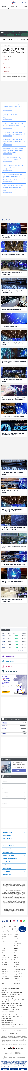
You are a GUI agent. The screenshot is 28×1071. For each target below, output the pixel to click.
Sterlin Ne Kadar (7, 868)
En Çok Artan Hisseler (7, 1022)
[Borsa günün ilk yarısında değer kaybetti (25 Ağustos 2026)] (14, 283)
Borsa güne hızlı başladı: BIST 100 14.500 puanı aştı (13, 255)
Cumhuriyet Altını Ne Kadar (10, 858)
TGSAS (3, 641)
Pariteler (12, 1026)
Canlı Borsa (4, 39)
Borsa (12, 6)
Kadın (3, 943)
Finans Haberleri (6, 1003)
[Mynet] (5, 1057)
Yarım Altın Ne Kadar (8, 855)
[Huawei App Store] (15, 929)
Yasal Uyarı (12, 1033)
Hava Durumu (5, 981)
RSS (17, 1033)
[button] (4, 2)
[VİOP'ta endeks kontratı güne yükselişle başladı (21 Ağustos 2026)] (14, 425)
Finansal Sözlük (5, 964)
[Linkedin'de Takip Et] (17, 921)
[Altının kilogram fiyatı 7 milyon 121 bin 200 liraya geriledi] (14, 228)
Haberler (4, 936)
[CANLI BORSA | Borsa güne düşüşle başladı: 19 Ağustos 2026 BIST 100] (14, 520)
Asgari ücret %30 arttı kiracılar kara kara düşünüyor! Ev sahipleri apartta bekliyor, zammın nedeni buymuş (12, 994)
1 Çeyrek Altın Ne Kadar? (8, 1011)
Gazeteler (16, 948)
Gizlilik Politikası (20, 1031)
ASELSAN (4, 733)
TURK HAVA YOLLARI (6, 731)
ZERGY (3, 635)
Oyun (15, 960)
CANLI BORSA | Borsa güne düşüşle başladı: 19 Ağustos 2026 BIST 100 (13, 528)
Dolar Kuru (4, 974)
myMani (16, 957)
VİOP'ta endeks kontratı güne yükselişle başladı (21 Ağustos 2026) (13, 433)
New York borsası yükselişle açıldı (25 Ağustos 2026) (12, 273)
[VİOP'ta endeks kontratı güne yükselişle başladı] (14, 335)
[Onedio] (12, 1057)
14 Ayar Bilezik (13, 1007)
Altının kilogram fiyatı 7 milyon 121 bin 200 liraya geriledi (14, 236)
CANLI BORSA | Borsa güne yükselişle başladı (12, 491)
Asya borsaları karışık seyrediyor (11, 326)
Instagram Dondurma (19, 974)
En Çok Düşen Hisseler (7, 1020)
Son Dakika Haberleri (7, 934)
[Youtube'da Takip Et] (21, 921)
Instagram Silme (18, 976)
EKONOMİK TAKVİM (11, 671)
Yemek (3, 941)
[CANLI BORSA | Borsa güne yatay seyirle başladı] (14, 465)
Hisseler (4, 967)
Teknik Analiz (12, 39)
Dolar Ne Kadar (7, 861)
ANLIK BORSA (10, 656)
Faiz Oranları (19, 1026)
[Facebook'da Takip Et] (7, 921)
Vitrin (15, 941)
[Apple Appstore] (9, 929)
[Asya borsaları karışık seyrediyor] (14, 318)
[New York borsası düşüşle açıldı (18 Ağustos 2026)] (14, 538)
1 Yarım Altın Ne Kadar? (8, 1013)
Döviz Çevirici (7, 776)
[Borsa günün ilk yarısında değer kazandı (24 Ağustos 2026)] (14, 353)
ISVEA (3, 647)
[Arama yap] (20, 2)
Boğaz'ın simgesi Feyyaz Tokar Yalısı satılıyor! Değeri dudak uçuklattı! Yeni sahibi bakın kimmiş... (13, 999)
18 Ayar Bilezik (5, 1009)
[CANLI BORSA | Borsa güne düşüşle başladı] (14, 556)
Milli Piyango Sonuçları (19, 969)
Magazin (4, 946)
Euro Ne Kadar (6, 865)
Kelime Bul (16, 962)
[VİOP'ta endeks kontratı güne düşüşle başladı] (14, 573)
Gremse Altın (19, 1005)
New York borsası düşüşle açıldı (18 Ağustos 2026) (14, 546)
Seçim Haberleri (17, 943)
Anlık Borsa (19, 6)
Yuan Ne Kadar (6, 871)
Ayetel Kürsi (17, 981)
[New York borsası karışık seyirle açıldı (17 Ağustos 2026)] (14, 592)
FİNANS (4, 6)
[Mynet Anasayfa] (14, 2)
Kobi (15, 955)
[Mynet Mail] (25, 2)
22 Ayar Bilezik (15, 1009)
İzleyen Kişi (21, 722)
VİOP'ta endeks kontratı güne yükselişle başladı (13, 343)
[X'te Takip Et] (11, 921)
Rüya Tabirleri (5, 978)
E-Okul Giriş (17, 971)
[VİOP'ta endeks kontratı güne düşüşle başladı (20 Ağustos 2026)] (14, 501)
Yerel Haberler (5, 957)
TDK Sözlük (16, 978)
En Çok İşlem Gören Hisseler (9, 1024)
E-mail (15, 950)
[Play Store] (4, 929)
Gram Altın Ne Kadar (8, 849)
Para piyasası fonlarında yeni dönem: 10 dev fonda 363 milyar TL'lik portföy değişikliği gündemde (14, 398)
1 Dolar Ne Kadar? (6, 1016)
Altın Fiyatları (5, 971)
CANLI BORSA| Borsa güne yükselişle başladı (12, 380)
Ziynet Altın (5, 1007)
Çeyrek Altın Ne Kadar (8, 846)
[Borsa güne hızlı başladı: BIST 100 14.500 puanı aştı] (14, 246)
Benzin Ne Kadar (7, 835)
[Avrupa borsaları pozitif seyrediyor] (14, 301)
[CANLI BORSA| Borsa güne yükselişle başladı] (14, 372)
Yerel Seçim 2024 (17, 1003)
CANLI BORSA (10, 661)
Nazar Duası (17, 983)
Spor (3, 953)
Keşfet (3, 983)
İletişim (5, 1031)
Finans (3, 938)
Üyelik (14, 1031)
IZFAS (3, 644)
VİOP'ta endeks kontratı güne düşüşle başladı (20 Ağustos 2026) (12, 510)
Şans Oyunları (17, 953)
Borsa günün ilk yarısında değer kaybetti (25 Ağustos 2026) (13, 291)
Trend (3, 948)
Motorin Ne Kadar (7, 838)
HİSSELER (9, 666)
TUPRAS (4, 728)
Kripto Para (4, 969)
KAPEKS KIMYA (5, 725)
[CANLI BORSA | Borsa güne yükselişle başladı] (14, 483)
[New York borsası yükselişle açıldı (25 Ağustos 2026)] (14, 265)
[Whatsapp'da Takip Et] (24, 921)
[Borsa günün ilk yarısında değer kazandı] (14, 408)
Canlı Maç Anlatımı (18, 946)
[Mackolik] (9, 1053)
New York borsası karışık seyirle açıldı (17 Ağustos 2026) (13, 600)
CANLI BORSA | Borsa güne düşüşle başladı (13, 564)
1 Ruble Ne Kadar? (6, 1018)
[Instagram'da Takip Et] (14, 921)
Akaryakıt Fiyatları (7, 832)
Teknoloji (16, 934)
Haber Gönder (23, 929)
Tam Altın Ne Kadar (8, 852)
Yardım (9, 1031)
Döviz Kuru (5, 1026)
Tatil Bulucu (17, 967)
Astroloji (16, 938)
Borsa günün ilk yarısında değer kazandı (13, 416)
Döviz (25, 6)
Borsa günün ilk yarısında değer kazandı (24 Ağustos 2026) (14, 362)
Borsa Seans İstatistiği (7, 960)
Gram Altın (4, 1005)
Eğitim (3, 950)
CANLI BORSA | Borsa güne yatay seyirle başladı (12, 473)
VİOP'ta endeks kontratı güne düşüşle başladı (12, 582)
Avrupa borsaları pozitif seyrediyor (11, 309)
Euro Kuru (4, 976)
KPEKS (3, 638)
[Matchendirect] (18, 1053)
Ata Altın (12, 1005)
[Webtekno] (21, 1057)
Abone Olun (19, 770)
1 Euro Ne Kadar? (17, 1016)
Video (3, 955)
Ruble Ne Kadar (7, 874)
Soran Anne (16, 964)
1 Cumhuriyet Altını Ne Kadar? (9, 1015)
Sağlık (15, 936)
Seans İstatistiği (21, 39)
